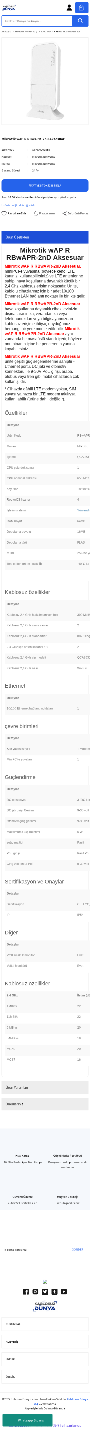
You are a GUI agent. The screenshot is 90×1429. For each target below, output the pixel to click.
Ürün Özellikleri (17, 237)
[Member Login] (69, 8)
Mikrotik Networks (43, 156)
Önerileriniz (14, 1104)
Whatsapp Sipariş (31, 1420)
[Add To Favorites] (14, 213)
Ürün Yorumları (17, 1087)
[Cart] (81, 7)
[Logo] (9, 7)
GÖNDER (77, 1249)
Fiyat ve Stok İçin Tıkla (45, 185)
